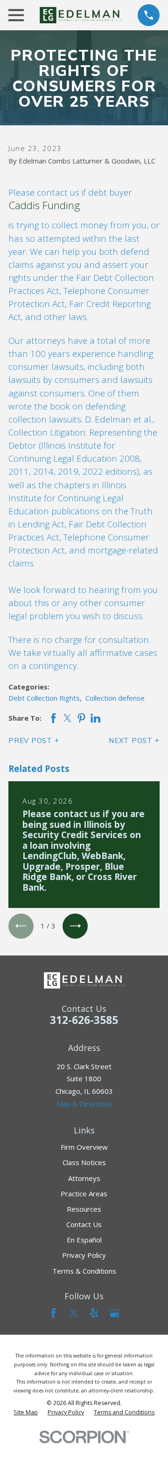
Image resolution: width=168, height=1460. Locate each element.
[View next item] (75, 926)
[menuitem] (26, 1412)
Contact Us (84, 1224)
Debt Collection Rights (44, 698)
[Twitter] (74, 1313)
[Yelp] (94, 1313)
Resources (84, 1209)
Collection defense (115, 698)
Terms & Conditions (84, 1271)
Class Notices (84, 1162)
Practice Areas (84, 1193)
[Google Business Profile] (114, 1313)
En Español (84, 1239)
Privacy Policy (84, 1255)
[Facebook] (53, 1313)
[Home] (81, 15)
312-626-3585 (84, 1020)
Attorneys (84, 1178)
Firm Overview (84, 1147)
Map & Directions (84, 1103)
